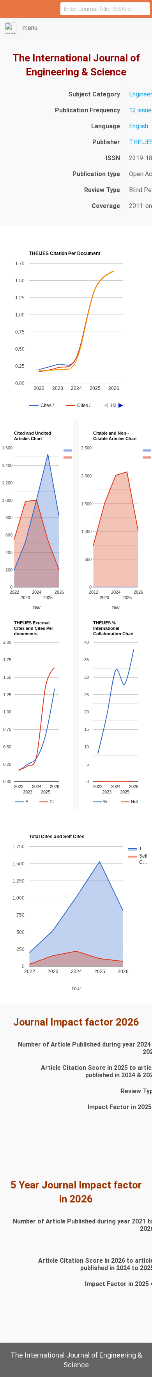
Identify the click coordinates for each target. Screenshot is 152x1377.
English (138, 126)
